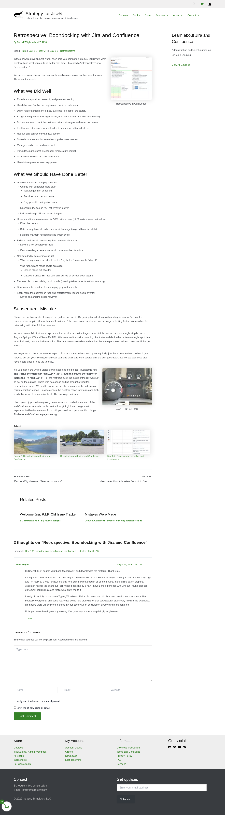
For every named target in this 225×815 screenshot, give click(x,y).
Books (136, 15)
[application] (166, 15)
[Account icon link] (209, 4)
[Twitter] (174, 747)
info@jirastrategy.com (34, 789)
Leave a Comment (95, 520)
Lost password (73, 759)
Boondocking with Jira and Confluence (80, 456)
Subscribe (125, 799)
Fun (37, 520)
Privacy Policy (124, 755)
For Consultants (22, 763)
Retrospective (67, 50)
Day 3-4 (43, 50)
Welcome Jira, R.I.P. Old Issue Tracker (48, 514)
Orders (69, 751)
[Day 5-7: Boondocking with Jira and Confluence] (35, 442)
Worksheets (20, 759)
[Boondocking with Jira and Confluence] (82, 442)
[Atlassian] (184, 747)
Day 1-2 (32, 50)
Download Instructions (129, 747)
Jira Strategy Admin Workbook (30, 751)
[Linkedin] (169, 747)
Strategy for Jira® (44, 13)
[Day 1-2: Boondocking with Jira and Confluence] (128, 442)
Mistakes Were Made (100, 514)
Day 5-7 (54, 50)
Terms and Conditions (128, 751)
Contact (191, 15)
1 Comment (26, 520)
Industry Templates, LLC (37, 798)
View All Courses (181, 64)
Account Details (73, 747)
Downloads (71, 755)
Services (160, 15)
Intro (24, 50)
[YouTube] (179, 747)
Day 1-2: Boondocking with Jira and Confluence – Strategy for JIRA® (62, 551)
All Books (19, 755)
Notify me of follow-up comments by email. (38, 701)
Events (111, 520)
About (176, 15)
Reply (29, 618)
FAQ (119, 759)
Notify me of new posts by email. (33, 707)
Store (148, 15)
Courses (123, 15)
